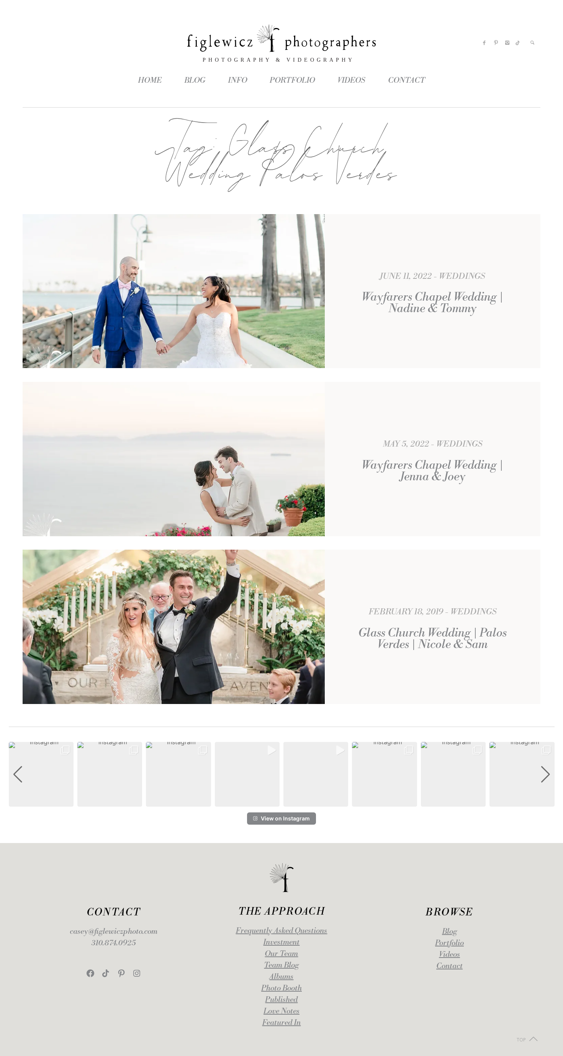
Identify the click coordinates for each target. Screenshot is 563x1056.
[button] (281, 801)
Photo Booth (281, 988)
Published (281, 1000)
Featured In (281, 1023)
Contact (449, 966)
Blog (449, 931)
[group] (41, 774)
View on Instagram (285, 818)
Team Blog (281, 965)
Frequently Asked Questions (281, 931)
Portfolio (449, 943)
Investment (281, 942)
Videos (449, 954)
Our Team (281, 954)
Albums (281, 977)
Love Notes (281, 1011)
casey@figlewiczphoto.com (113, 931)
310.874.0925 (113, 943)
